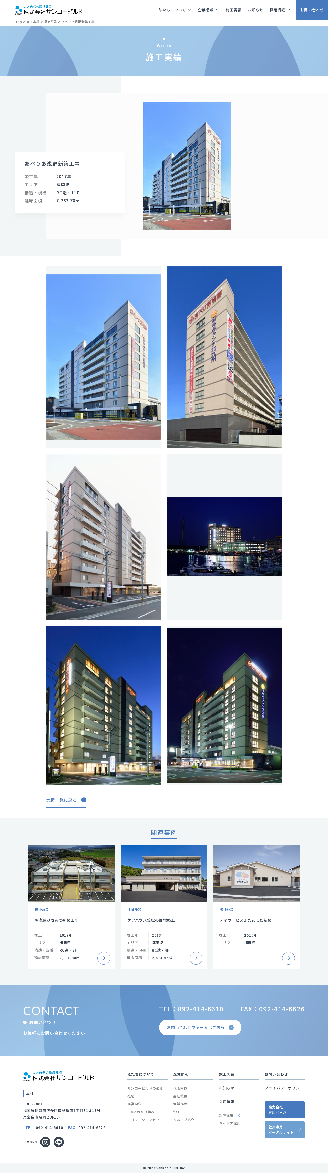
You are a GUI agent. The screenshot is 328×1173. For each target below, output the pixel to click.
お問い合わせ (276, 1074)
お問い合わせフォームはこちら (196, 1027)
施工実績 (226, 1074)
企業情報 (181, 1074)
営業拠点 (180, 1103)
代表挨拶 (180, 1088)
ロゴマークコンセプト (145, 1119)
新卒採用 (226, 1115)
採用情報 (226, 1101)
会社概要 (180, 1095)
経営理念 (134, 1103)
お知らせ (226, 1087)
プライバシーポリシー (284, 1087)
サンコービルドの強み (145, 1088)
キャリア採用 (230, 1123)
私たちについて (141, 1074)
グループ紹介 (183, 1119)
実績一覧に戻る (61, 800)
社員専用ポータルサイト (281, 1129)
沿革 (176, 1111)
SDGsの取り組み (141, 1111)
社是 (131, 1095)
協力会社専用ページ (277, 1109)
